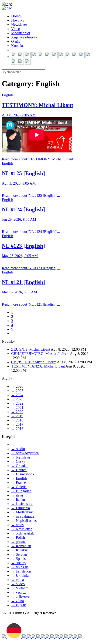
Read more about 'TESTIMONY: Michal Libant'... (39, 159)
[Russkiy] (24, 637)
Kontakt (17, 46)
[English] (4, 637)
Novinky (17, 20)
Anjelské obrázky (24, 37)
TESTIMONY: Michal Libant (37, 105)
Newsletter (19, 25)
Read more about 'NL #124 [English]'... (31, 232)
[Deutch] (14, 637)
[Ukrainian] (29, 637)
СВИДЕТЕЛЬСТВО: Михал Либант (40, 354)
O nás (15, 41)
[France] (62, 637)
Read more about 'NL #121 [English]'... (31, 304)
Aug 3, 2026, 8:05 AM (19, 183)
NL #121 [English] (23, 282)
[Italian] (34, 637)
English (7, 95)
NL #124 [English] (23, 209)
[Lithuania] (66, 637)
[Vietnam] (76, 637)
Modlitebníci (20, 33)
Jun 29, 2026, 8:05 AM (19, 219)
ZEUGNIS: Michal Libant (30, 349)
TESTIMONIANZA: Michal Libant (38, 366)
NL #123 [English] (23, 246)
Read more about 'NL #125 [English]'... (31, 195)
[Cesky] (71, 637)
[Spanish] (48, 637)
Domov (16, 16)
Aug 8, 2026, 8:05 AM (19, 115)
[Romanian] (80, 637)
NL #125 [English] (23, 173)
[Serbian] (52, 637)
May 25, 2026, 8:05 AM (20, 256)
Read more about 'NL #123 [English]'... (31, 268)
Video (15, 29)
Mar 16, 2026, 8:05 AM (19, 292)
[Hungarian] (43, 637)
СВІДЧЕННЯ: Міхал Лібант (33, 362)
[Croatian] (38, 637)
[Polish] (57, 637)
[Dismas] (7, 4)
